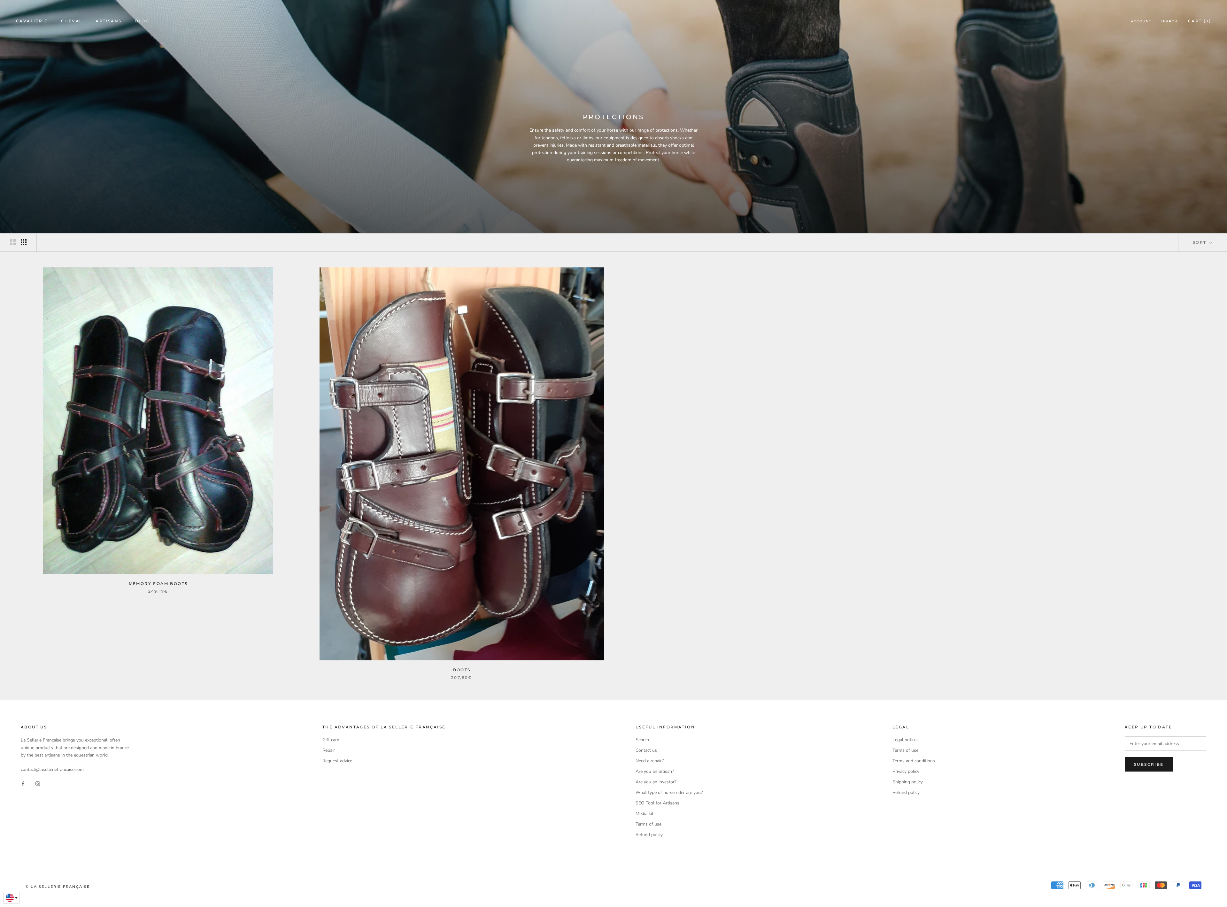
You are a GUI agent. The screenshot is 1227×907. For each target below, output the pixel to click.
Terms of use (648, 824)
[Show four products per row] (24, 242)
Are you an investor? (656, 782)
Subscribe (1149, 764)
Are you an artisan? (655, 771)
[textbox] (11, 898)
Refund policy (649, 835)
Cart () (1199, 21)
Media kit (644, 814)
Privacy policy (905, 771)
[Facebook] (23, 783)
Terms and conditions (913, 761)
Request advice (337, 761)
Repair (328, 750)
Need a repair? (650, 761)
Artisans (108, 21)
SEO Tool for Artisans (657, 803)
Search (1169, 21)
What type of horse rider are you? (669, 792)
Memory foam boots (158, 583)
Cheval (71, 21)
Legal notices (905, 740)
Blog (142, 21)
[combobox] (11, 898)
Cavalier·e (32, 21)
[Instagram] (37, 783)
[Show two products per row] (13, 242)
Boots (462, 669)
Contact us (646, 750)
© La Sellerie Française (58, 886)
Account (1141, 21)
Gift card (330, 740)
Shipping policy (907, 782)
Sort (1200, 242)
